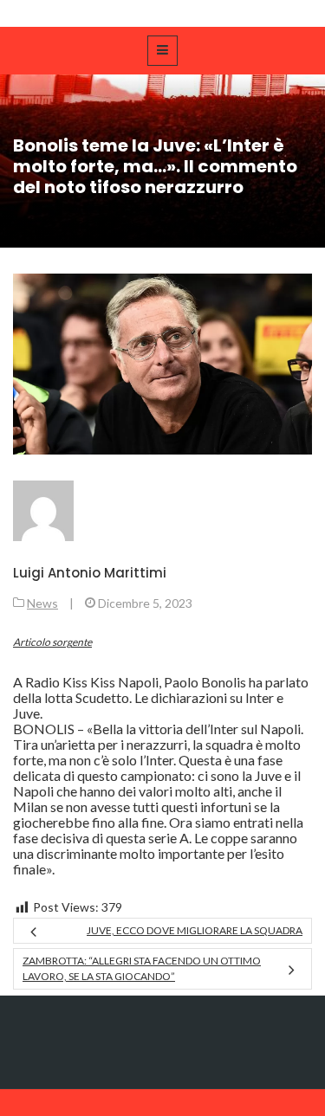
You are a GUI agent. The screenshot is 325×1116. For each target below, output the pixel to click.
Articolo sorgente (52, 641)
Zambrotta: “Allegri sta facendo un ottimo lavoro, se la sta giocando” (142, 968)
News (42, 603)
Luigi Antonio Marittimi (89, 573)
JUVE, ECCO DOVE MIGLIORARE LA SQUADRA (194, 930)
